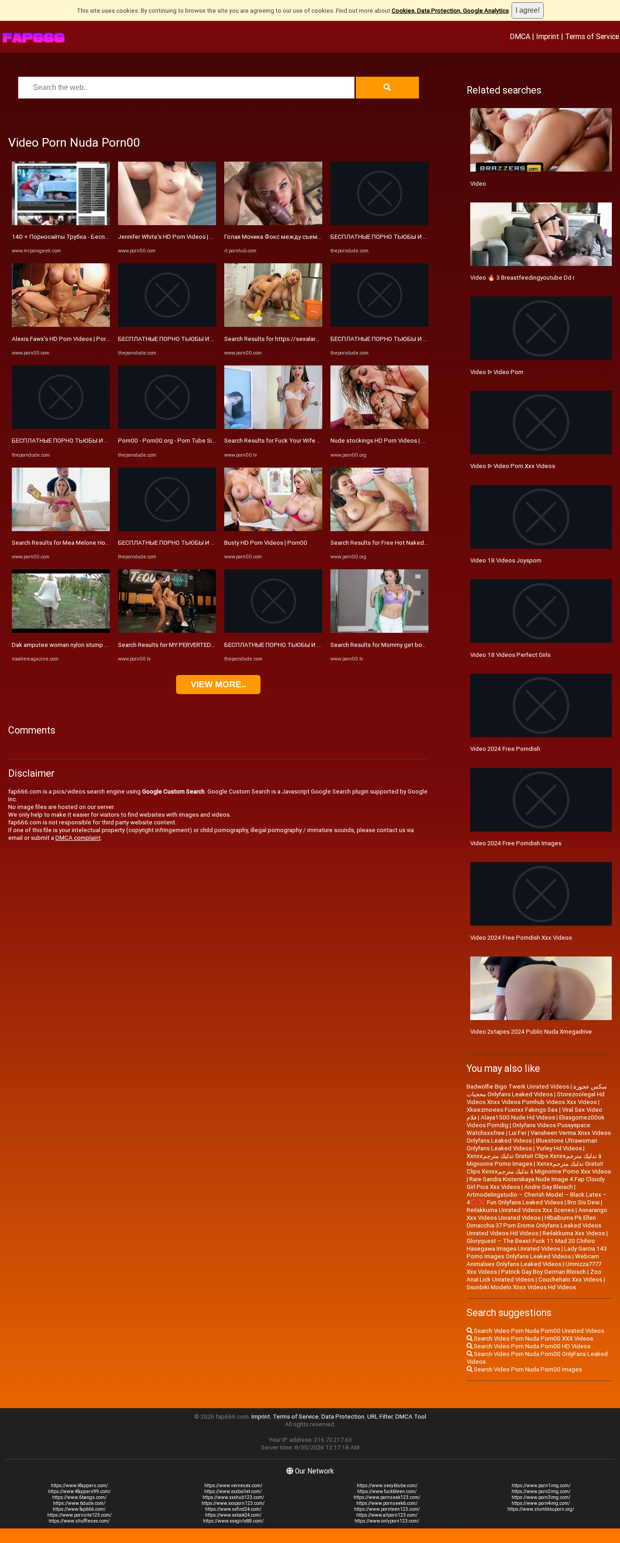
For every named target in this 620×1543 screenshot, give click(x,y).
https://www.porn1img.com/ (541, 1486)
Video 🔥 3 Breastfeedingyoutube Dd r (522, 277)
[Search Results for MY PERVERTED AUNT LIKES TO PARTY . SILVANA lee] (167, 631)
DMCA (520, 36)
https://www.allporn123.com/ (387, 1515)
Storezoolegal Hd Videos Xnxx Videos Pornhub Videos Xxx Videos (536, 1098)
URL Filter (380, 1416)
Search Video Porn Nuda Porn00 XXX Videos (532, 1338)
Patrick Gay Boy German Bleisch (543, 1272)
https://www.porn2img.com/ (541, 1491)
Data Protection (342, 1416)
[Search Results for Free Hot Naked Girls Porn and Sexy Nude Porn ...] (379, 529)
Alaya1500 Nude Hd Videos (518, 1117)
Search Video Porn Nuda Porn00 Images (527, 1369)
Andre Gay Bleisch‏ (548, 1187)
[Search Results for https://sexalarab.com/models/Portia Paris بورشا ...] (273, 325)
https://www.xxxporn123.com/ (233, 1503)
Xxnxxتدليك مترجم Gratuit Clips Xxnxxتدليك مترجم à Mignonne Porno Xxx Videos (539, 1167)
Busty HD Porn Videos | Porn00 (265, 543)
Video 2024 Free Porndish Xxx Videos (521, 938)
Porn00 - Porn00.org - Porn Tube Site (168, 440)
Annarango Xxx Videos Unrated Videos (537, 1214)
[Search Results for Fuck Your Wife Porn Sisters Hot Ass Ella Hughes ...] (273, 427)
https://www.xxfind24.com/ (233, 1509)
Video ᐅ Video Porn (496, 372)
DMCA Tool (410, 1416)
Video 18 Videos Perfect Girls (510, 655)
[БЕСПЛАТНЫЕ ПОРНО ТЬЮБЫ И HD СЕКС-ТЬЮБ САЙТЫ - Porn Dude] (61, 427)
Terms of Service (592, 36)
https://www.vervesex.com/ (233, 1486)
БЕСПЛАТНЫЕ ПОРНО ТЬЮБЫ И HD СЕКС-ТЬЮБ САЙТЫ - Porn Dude (108, 440)
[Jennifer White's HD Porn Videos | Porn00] (167, 223)
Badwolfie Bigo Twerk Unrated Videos (518, 1086)
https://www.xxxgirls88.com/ (233, 1521)
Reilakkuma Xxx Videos (573, 1233)
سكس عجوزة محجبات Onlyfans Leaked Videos (537, 1090)
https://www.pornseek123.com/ (387, 1497)
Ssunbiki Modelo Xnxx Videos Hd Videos (521, 1287)
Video (478, 183)
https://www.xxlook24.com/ (233, 1515)
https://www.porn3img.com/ (541, 1497)
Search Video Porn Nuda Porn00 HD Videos (531, 1346)
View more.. (218, 684)
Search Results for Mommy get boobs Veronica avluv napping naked (421, 645)
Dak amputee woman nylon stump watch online (75, 645)
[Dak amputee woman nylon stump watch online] (61, 631)
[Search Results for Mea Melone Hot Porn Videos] (61, 529)
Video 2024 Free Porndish (505, 749)
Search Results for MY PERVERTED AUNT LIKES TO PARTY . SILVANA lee (215, 645)
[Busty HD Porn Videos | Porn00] (273, 529)
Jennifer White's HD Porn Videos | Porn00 (174, 237)
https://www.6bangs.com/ (79, 1497)
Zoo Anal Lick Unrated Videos (534, 1275)
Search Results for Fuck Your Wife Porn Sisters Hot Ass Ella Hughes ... (317, 440)
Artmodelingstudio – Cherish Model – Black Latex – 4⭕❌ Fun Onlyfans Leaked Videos (537, 1198)
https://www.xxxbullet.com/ (233, 1491)
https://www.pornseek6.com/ (387, 1503)
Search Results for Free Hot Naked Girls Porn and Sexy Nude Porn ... (421, 543)
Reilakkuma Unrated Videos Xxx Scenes (520, 1210)
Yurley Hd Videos (559, 1148)
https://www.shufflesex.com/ (79, 1521)
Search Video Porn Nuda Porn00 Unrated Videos (538, 1331)
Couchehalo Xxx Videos (570, 1279)
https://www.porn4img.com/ (541, 1503)
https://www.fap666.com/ (79, 1509)
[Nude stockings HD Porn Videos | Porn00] (379, 427)
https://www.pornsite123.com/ (79, 1515)
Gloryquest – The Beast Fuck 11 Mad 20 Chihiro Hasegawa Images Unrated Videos (531, 1244)
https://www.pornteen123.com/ (387, 1509)
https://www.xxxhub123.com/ (233, 1497)
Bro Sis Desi (583, 1202)
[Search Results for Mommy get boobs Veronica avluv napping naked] (379, 631)
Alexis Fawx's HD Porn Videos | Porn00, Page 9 (75, 339)
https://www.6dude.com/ (79, 1503)
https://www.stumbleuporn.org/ (540, 1509)
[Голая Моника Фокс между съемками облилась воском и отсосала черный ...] (273, 223)
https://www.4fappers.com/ (79, 1486)
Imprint (547, 36)
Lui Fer (518, 1133)
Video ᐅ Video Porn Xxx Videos (512, 466)
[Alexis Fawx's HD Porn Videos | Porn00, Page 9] (61, 325)
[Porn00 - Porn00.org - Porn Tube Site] (167, 427)
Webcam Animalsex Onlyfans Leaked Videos (533, 1260)
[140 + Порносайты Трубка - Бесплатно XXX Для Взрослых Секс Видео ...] (61, 223)
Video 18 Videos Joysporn (505, 560)
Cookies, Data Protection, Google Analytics (450, 11)
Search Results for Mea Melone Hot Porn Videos (77, 543)
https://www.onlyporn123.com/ (386, 1521)
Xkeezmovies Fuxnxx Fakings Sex (512, 1110)
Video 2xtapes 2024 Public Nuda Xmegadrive (531, 1031)
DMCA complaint (78, 838)
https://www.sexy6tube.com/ (387, 1486)
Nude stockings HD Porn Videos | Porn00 (385, 440)
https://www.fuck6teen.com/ (387, 1491)
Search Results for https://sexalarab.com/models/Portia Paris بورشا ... (319, 339)
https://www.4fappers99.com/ (79, 1491)
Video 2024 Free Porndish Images (515, 843)
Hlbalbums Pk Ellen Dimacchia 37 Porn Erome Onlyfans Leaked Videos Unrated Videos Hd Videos (534, 1225)
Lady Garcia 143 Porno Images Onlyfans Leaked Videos (537, 1252)
